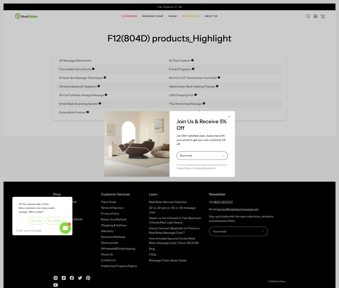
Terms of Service (202, 168)
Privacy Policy (183, 168)
